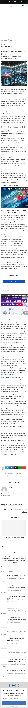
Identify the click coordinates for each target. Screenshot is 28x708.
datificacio (4, 475)
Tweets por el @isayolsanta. (7, 566)
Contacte (5, 1)
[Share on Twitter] (15, 482)
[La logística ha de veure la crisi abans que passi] (14, 528)
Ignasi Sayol (7, 48)
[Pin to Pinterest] (16, 482)
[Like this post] (11, 482)
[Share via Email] (18, 482)
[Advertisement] (14, 22)
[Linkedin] (7, 467)
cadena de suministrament (7, 473)
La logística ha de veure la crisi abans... (14, 537)
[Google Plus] (24, 467)
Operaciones (9, 42)
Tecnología (16, 42)
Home (2, 39)
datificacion (11, 475)
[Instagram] (25, 6)
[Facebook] (22, 6)
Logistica (9, 39)
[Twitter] (23, 6)
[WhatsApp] (20, 467)
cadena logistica (18, 473)
